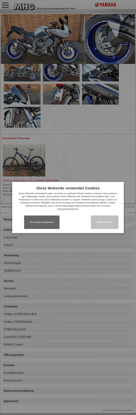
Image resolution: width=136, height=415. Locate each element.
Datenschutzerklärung (67, 209)
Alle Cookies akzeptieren (42, 222)
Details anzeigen (105, 222)
